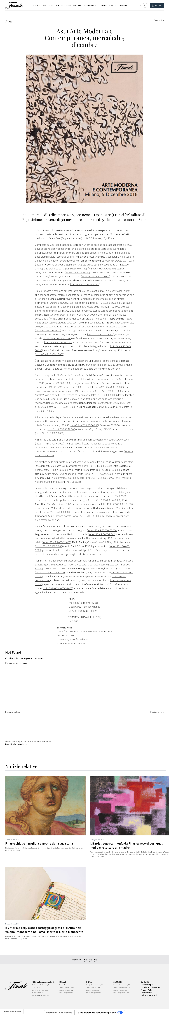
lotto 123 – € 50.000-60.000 (57, 512)
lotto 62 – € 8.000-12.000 (67, 326)
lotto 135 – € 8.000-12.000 (56, 542)
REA (33, 993)
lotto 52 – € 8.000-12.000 (100, 334)
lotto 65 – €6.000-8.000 (48, 330)
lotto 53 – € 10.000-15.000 (57, 338)
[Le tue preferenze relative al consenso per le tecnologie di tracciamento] (12, 1011)
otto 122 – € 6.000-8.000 (86, 516)
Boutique (66, 5)
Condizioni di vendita (150, 987)
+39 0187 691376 (124, 987)
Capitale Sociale (37, 995)
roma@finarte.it (96, 993)
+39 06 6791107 (97, 987)
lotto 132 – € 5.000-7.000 (49, 546)
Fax (60, 990)
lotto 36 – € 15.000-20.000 (80, 314)
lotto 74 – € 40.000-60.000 (49, 443)
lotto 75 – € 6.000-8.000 (58, 383)
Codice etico (146, 992)
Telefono (62, 987)
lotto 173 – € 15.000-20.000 (99, 473)
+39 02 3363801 (70, 987)
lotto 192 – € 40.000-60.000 (50, 572)
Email (61, 993)
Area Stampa (146, 984)
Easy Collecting (51, 5)
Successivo (159, 20)
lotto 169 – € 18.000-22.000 (104, 469)
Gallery (77, 5)
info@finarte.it (68, 993)
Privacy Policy (146, 990)
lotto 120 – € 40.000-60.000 (97, 465)
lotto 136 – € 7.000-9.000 (102, 534)
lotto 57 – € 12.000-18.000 (62, 406)
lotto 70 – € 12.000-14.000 (84, 425)
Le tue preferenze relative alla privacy (96, 1012)
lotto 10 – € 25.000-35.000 (58, 342)
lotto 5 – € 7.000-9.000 (77, 272)
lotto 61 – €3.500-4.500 (108, 322)
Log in (158, 5)
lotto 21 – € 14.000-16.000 (95, 276)
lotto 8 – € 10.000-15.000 (49, 264)
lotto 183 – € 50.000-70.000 (102, 530)
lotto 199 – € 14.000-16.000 (57, 588)
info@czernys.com (124, 993)
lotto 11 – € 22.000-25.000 (104, 302)
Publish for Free (157, 712)
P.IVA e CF (35, 990)
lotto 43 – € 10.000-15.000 (49, 354)
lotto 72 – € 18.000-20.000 (49, 433)
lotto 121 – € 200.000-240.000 (104, 500)
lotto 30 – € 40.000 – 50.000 (84, 284)
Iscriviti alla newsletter (16, 744)
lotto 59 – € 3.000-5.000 (103, 395)
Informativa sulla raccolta (59, 1012)
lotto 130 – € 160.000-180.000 (117, 504)
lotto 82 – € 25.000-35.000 (109, 387)
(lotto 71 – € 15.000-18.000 (61, 429)
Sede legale (35, 985)
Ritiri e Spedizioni (148, 995)
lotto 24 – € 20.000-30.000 (114, 306)
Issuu (18, 712)
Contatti (123, 5)
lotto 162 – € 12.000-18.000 (99, 477)
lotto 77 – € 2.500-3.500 (108, 391)
